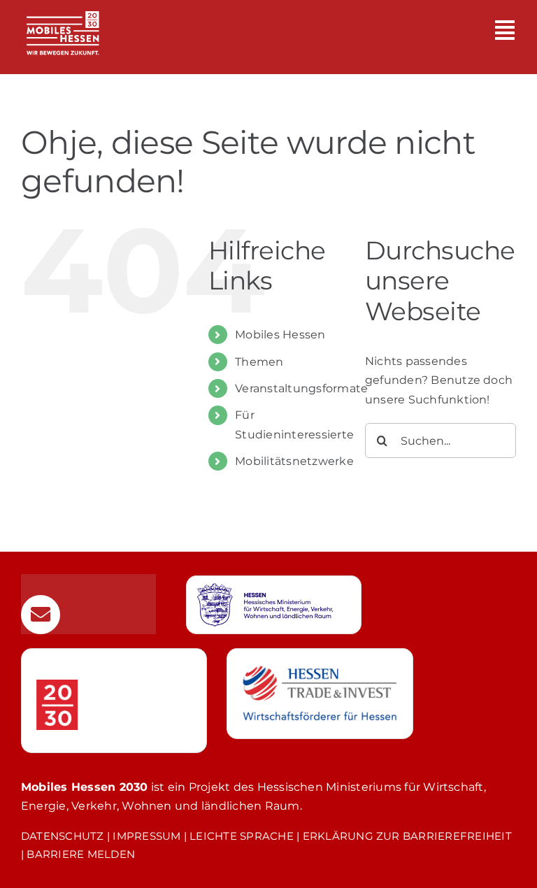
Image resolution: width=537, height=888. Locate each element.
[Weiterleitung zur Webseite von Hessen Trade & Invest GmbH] (320, 693)
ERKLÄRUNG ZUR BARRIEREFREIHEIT (407, 836)
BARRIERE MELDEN (81, 854)
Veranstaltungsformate (301, 388)
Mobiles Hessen (280, 334)
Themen (259, 361)
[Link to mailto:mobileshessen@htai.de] (40, 614)
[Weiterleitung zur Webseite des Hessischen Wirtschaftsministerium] (273, 604)
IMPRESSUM (146, 836)
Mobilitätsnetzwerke (294, 461)
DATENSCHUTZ (62, 836)
